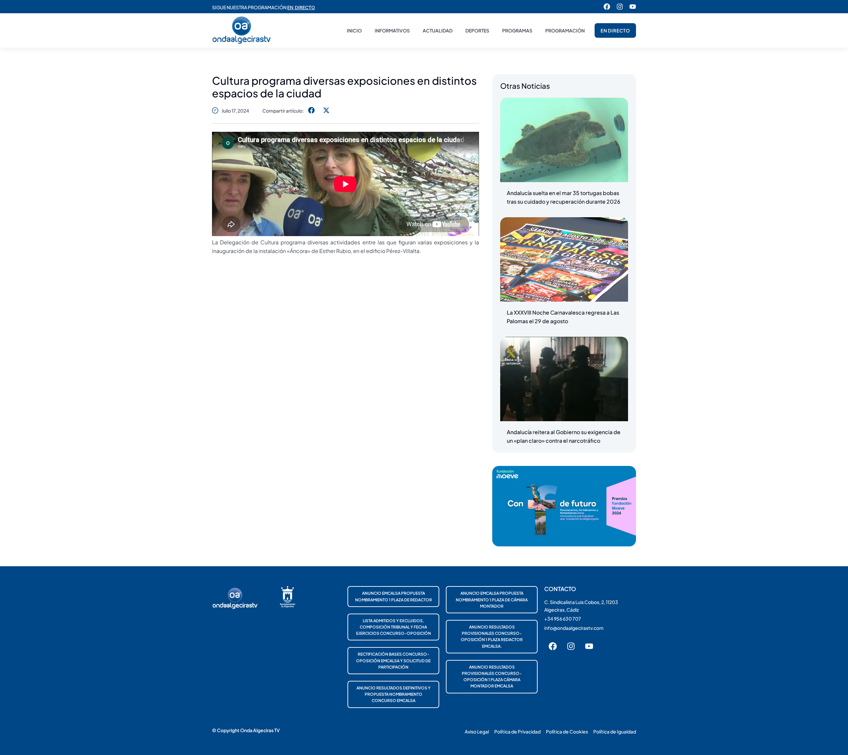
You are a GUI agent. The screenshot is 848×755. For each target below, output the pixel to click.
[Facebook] (607, 6)
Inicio (354, 30)
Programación (565, 30)
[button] (311, 110)
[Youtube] (632, 6)
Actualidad (437, 30)
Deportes (477, 30)
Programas (517, 30)
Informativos (392, 30)
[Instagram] (619, 6)
